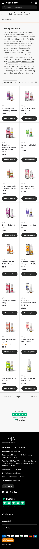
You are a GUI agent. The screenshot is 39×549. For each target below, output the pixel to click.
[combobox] (19, 7)
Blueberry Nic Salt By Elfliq (28, 226)
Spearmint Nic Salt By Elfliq (28, 146)
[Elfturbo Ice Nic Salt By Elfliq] (10, 249)
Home (3, 19)
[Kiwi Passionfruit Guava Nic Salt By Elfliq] (10, 173)
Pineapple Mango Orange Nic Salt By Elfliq (28, 264)
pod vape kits (13, 62)
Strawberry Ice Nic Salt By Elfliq (28, 109)
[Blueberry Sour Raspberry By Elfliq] (10, 95)
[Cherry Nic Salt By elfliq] (10, 288)
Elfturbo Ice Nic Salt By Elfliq (8, 263)
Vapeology (9, 544)
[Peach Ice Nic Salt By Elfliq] (10, 326)
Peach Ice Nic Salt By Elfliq (9, 341)
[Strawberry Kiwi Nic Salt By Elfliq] (29, 173)
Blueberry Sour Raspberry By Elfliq (9, 109)
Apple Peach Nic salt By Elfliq (27, 341)
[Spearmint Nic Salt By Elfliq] (29, 132)
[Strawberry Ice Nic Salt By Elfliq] (29, 95)
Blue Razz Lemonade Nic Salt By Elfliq (28, 303)
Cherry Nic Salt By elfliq (9, 302)
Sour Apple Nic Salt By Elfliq (9, 379)
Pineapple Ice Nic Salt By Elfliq (28, 379)
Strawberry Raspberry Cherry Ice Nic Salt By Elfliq (9, 148)
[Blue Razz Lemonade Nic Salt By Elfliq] (29, 288)
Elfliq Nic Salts (11, 19)
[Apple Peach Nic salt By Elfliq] (29, 326)
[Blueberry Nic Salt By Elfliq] (29, 212)
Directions (8, 486)
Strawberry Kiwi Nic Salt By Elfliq (28, 187)
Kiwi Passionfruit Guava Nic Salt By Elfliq (9, 188)
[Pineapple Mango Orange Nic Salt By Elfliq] (29, 249)
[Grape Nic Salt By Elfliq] (10, 212)
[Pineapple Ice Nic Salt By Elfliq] (29, 365)
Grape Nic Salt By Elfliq (9, 226)
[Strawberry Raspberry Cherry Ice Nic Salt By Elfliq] (10, 132)
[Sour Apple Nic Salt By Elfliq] (10, 365)
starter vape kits (27, 62)
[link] (8, 397)
